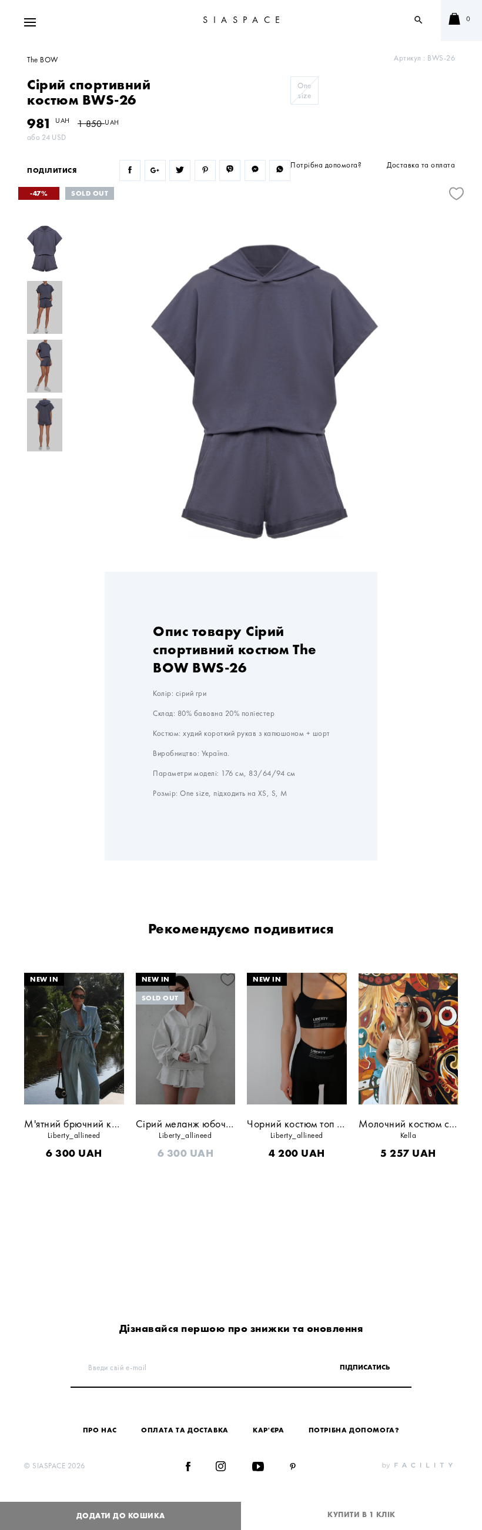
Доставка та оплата (421, 165)
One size (304, 91)
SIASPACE (244, 20)
